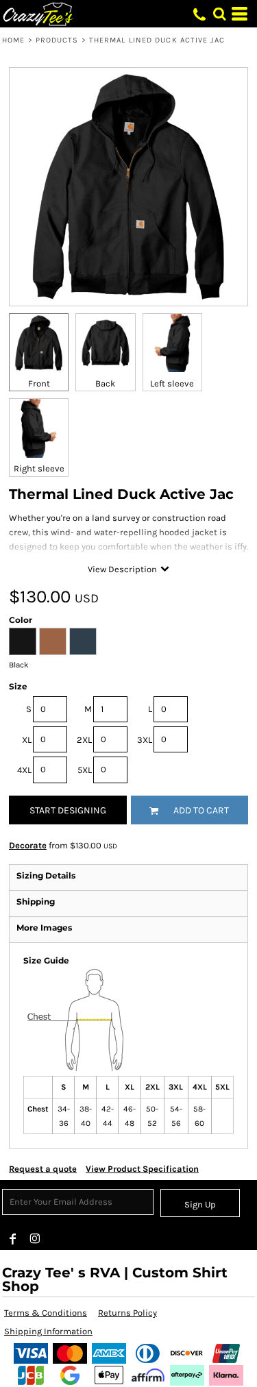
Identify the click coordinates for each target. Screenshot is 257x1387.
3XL (144, 740)
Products (57, 40)
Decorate (28, 845)
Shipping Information (48, 1331)
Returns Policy (127, 1313)
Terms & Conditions (45, 1313)
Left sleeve (172, 383)
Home (13, 40)
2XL (84, 740)
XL (27, 740)
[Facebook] (13, 1239)
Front (39, 383)
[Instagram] (35, 1239)
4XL (24, 770)
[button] (219, 14)
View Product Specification (142, 1169)
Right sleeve (39, 468)
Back (105, 383)
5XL (84, 770)
